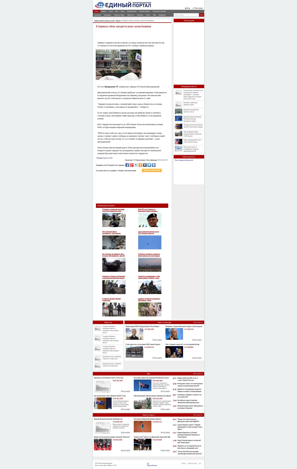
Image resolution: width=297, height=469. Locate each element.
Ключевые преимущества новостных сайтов (191, 111)
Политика (97, 15)
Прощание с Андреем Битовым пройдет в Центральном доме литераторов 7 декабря (183, 326)
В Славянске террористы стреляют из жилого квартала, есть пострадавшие (149, 255)
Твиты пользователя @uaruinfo (184, 160)
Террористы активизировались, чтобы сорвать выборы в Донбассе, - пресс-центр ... (149, 277)
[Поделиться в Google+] (132, 165)
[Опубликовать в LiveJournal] (136, 165)
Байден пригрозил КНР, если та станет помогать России (193, 141)
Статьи (111, 11)
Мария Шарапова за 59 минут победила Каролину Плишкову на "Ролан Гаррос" (189, 434)
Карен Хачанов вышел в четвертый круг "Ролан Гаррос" (189, 441)
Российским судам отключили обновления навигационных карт (188, 401)
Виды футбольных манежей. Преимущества (108, 419)
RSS (200, 463)
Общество (130, 15)
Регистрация (198, 8)
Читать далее (157, 340)
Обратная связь (192, 463)
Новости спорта (148, 415)
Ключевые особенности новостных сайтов (190, 104)
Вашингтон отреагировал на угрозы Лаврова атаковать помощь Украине (189, 390)
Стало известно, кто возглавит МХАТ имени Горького (143, 344)
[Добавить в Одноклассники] (140, 165)
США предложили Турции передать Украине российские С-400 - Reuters (193, 134)
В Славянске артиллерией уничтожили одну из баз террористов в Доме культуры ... (113, 210)
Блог (117, 11)
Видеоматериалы (144, 11)
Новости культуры (164, 322)
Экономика (107, 15)
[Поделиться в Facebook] (127, 165)
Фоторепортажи (132, 11)
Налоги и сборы (119, 15)
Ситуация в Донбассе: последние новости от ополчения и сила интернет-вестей (111, 329)
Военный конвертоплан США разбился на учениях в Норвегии (190, 407)
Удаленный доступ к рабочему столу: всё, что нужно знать (112, 358)
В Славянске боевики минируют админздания (111, 299)
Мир (154, 15)
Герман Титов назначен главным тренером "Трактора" (112, 437)
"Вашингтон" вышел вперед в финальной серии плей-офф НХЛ (188, 420)
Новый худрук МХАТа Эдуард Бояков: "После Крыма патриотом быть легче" (142, 326)
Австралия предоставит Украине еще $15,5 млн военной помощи (193, 126)
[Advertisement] (133, 35)
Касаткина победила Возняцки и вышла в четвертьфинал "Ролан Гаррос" (147, 419)
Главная (96, 11)
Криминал (162, 15)
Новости (103, 11)
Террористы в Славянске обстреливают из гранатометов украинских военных (113, 277)
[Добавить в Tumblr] (145, 165)
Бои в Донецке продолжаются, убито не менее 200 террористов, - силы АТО (113, 255)
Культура (140, 15)
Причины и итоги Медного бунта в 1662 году (108, 378)
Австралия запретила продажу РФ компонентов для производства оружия (192, 119)
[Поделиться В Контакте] (154, 165)
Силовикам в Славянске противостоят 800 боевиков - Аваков (149, 299)
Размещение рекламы (159, 11)
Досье (122, 11)
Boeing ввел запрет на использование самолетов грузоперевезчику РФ (191, 149)
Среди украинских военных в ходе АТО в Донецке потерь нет (148, 232)
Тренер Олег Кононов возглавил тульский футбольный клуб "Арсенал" (190, 452)
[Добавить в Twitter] (149, 165)
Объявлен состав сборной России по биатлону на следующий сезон (189, 447)
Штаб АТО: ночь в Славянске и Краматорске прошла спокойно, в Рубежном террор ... (148, 210)
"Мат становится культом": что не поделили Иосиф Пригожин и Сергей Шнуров (182, 344)
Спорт (148, 15)
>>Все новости (197, 322)
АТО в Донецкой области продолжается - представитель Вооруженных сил (111, 232)
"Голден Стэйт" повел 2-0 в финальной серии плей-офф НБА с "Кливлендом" (152, 437)
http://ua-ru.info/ (108, 158)
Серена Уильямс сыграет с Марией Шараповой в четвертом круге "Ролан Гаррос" (190, 427)
